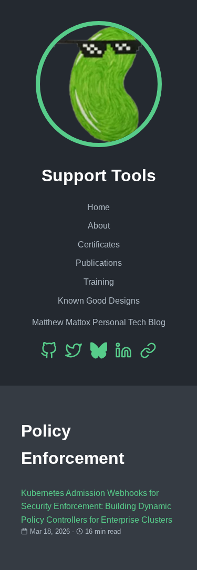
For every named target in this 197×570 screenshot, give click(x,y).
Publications (99, 262)
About (99, 225)
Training (99, 281)
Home (98, 207)
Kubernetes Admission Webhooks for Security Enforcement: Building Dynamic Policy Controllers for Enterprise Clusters (96, 506)
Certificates (99, 244)
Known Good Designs (99, 300)
